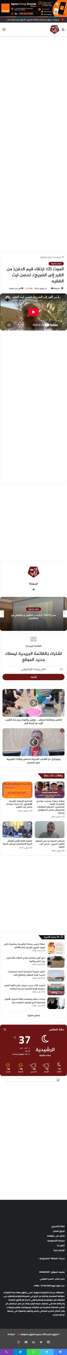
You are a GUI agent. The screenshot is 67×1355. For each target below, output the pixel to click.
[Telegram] (20, 1352)
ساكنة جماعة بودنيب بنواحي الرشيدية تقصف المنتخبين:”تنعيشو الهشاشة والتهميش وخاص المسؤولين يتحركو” (50, 807)
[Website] (33, 589)
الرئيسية (57, 257)
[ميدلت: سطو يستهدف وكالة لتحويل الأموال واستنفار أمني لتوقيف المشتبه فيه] (56, 1003)
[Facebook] (48, 1342)
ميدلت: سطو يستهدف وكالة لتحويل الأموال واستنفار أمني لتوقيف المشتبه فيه (25, 1000)
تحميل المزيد (33, 1015)
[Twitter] (41, 1342)
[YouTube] (26, 1342)
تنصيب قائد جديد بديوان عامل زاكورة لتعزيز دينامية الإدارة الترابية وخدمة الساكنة (25, 987)
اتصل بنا (61, 1245)
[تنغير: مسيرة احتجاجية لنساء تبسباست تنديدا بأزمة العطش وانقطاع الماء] (56, 976)
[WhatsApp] (33, 1352)
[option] (33, 614)
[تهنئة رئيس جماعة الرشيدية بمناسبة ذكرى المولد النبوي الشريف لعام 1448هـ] (56, 948)
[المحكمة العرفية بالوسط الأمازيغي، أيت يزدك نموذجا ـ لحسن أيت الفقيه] (17, 790)
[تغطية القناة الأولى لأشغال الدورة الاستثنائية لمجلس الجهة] (17, 829)
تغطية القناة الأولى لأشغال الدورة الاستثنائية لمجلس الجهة (17, 842)
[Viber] (6, 1352)
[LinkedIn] (33, 1342)
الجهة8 (56, 288)
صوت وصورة (46, 257)
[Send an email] (52, 288)
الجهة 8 (11, 1334)
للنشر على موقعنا (56, 1236)
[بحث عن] (63, 30)
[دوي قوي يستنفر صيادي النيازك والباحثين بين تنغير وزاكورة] (56, 962)
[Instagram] (18, 1342)
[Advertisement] (33, 72)
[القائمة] (3, 30)
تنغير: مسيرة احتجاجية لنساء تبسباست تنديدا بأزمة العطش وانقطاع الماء (26, 973)
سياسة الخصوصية (56, 1241)
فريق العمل (59, 1231)
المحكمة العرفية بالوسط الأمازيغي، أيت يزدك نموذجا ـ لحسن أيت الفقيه (18, 804)
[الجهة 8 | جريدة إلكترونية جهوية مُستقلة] (54, 29)
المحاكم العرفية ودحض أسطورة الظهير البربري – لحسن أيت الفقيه (50, 844)
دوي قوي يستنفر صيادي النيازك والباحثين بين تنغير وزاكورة (25, 959)
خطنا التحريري (58, 1226)
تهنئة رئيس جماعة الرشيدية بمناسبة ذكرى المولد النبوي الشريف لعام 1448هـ (24, 945)
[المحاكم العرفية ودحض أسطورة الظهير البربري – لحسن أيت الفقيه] (50, 829)
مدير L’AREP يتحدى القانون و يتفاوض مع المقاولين (33, 616)
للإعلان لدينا (59, 1250)
